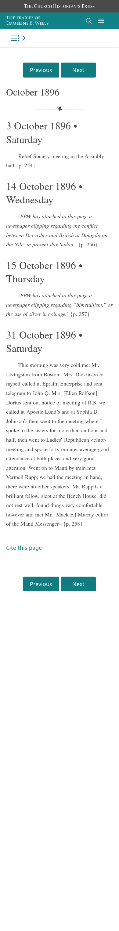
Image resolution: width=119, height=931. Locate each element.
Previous (41, 70)
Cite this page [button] (24, 547)
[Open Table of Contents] (19, 38)
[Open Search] (88, 20)
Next (78, 70)
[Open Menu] (101, 20)
